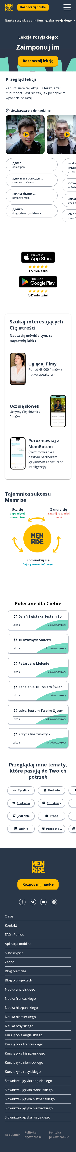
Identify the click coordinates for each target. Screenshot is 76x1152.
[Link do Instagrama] (54, 902)
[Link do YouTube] (43, 902)
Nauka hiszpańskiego (21, 1007)
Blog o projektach (18, 980)
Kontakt (11, 925)
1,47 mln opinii (38, 295)
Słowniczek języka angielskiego (28, 1081)
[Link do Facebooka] (22, 902)
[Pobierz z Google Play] (38, 281)
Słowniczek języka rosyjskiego (27, 1117)
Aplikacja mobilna (18, 943)
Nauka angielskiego (20, 989)
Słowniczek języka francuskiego (29, 1090)
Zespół (10, 962)
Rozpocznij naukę (33, 7)
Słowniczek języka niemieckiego (29, 1108)
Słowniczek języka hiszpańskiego (30, 1099)
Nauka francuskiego (20, 998)
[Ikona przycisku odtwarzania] (26, 134)
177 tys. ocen (38, 271)
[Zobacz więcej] (67, 7)
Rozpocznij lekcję (38, 60)
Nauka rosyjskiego (18, 20)
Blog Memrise (15, 971)
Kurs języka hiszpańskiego (25, 1053)
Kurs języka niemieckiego (24, 1062)
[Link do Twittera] (33, 902)
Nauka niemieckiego (20, 1017)
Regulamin (12, 1135)
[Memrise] (9, 7)
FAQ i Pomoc (14, 934)
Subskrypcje (14, 953)
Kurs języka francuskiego (24, 1044)
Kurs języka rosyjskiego (54, 20)
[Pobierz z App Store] (38, 257)
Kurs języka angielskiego (24, 1035)
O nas (9, 916)
